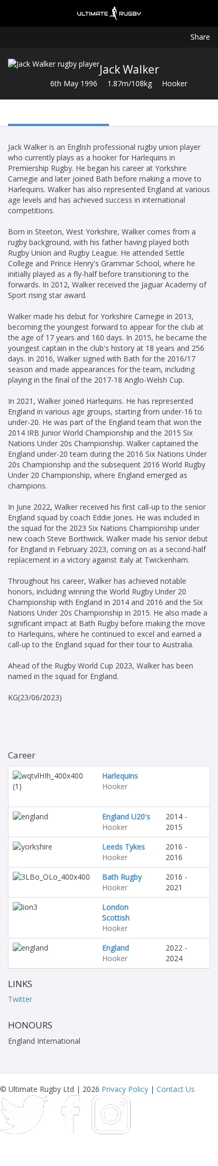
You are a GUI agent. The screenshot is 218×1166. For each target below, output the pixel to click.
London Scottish (116, 912)
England (115, 948)
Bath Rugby (122, 877)
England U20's (126, 816)
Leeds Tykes (123, 847)
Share (200, 37)
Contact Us (176, 1089)
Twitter (20, 999)
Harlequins (120, 776)
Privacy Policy (125, 1089)
